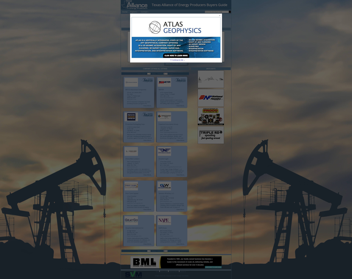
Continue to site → (177, 60)
